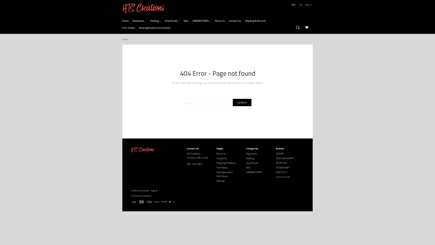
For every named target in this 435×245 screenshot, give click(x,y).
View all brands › (283, 176)
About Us (220, 21)
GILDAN (279, 153)
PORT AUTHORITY (285, 158)
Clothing (154, 21)
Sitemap (220, 181)
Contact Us (235, 21)
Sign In (154, 190)
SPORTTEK (281, 163)
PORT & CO (281, 172)
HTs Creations (145, 196)
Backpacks (139, 21)
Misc (186, 21)
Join (301, 4)
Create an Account (140, 190)
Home (125, 21)
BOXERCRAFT (283, 167)
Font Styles (128, 28)
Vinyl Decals (171, 21)
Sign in (308, 4)
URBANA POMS (201, 21)
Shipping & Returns (255, 21)
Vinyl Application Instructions (155, 28)
